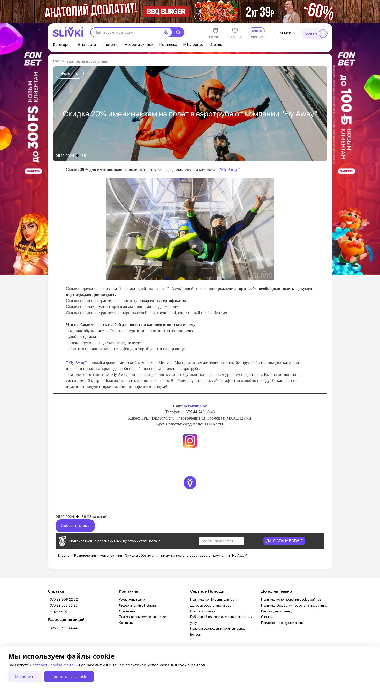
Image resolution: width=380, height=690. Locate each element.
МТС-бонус (193, 44)
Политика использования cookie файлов (291, 599)
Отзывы (215, 44)
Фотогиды (69, 73)
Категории (62, 44)
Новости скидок (139, 44)
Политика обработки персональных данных (294, 605)
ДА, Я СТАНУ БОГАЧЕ (284, 541)
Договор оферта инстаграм (211, 605)
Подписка (168, 44)
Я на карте (87, 44)
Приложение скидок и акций (282, 623)
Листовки (110, 44)
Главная (59, 61)
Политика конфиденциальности (214, 599)
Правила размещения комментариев (217, 628)
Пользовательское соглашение (142, 617)
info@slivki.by (57, 611)
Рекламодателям (132, 599)
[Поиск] (178, 32)
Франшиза (127, 611)
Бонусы (195, 634)
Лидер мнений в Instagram (139, 605)
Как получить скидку (276, 611)
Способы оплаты (203, 611)
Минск (285, 33)
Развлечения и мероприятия (87, 61)
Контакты (126, 623)
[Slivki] (68, 32)
